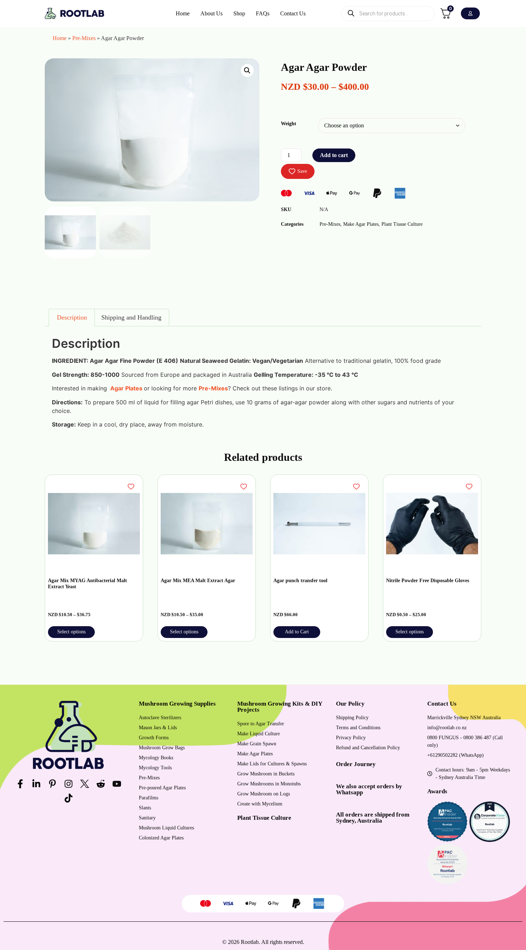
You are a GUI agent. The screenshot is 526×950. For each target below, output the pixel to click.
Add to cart (334, 155)
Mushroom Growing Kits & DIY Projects (279, 706)
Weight (288, 123)
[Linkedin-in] (36, 783)
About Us (211, 13)
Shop (239, 13)
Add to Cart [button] (297, 631)
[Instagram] (68, 783)
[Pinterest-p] (52, 783)
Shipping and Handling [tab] (131, 317)
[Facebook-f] (20, 783)
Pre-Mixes (84, 38)
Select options (71, 631)
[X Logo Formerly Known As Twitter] (84, 783)
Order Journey (356, 764)
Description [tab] (72, 317)
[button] (247, 70)
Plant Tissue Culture (402, 224)
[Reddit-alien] (100, 783)
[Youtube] (116, 783)
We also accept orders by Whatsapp (369, 789)
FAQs (262, 13)
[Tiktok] (68, 798)
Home (183, 13)
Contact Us (293, 13)
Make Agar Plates (361, 224)
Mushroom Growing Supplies (177, 703)
